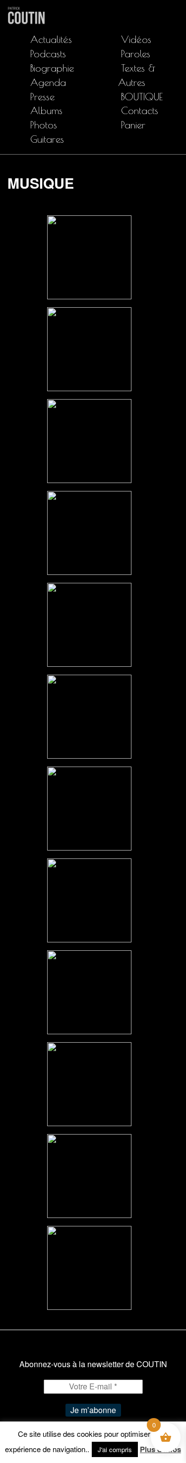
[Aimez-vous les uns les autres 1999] (89, 715)
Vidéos (136, 39)
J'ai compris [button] (115, 1449)
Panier (133, 124)
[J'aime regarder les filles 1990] (89, 531)
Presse (42, 96)
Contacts (139, 110)
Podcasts (48, 53)
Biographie (52, 68)
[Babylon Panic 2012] (89, 1174)
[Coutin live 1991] (89, 623)
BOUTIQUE (142, 96)
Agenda (48, 82)
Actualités (51, 39)
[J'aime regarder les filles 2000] (89, 991)
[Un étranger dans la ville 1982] (89, 348)
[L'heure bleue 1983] (89, 440)
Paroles (135, 53)
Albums (46, 110)
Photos (43, 124)
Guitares (47, 139)
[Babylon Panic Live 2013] (89, 1266)
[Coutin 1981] (89, 256)
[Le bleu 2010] (89, 1083)
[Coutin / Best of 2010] (89, 899)
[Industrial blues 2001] (89, 807)
